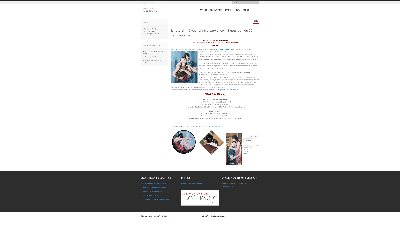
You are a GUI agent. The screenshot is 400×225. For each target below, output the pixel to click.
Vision (238, 10)
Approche (203, 10)
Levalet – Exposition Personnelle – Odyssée (153, 53)
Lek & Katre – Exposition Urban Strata (152, 61)
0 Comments (255, 145)
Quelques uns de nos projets (192, 183)
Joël (251, 146)
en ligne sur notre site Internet (228, 90)
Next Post (254, 136)
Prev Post (248, 140)
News (245, 153)
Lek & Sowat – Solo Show (150, 57)
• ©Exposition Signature (150, 196)
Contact (246, 10)
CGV (165, 216)
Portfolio (228, 10)
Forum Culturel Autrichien (214, 127)
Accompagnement (216, 10)
